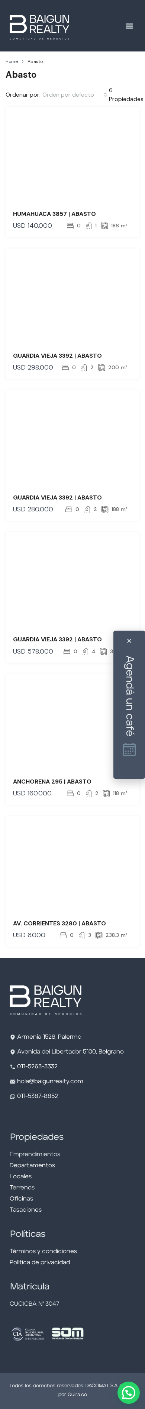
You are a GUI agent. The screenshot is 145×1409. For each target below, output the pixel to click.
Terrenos (22, 1188)
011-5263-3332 (37, 1067)
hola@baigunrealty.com (50, 1082)
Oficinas (21, 1199)
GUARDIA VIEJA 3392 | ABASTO (57, 356)
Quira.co (77, 1394)
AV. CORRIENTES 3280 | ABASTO (59, 923)
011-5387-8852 (37, 1096)
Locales (21, 1177)
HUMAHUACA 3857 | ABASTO (54, 214)
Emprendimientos (35, 1155)
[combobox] (74, 95)
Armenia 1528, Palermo (49, 1037)
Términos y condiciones (43, 1252)
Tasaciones (26, 1210)
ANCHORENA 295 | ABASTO (52, 781)
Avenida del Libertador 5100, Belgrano (70, 1052)
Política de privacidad (40, 1263)
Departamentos (32, 1166)
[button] (129, 26)
